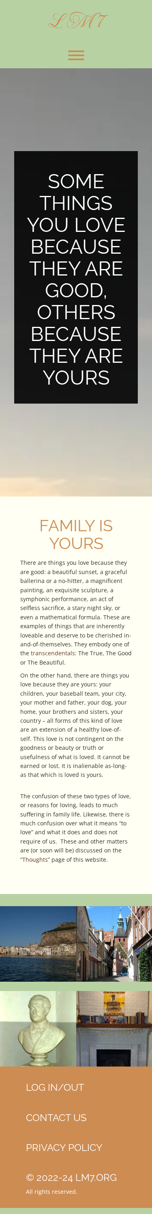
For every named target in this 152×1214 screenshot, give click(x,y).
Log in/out (55, 1087)
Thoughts (35, 859)
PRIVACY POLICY (64, 1147)
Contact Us (56, 1118)
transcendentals (53, 653)
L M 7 (76, 20)
